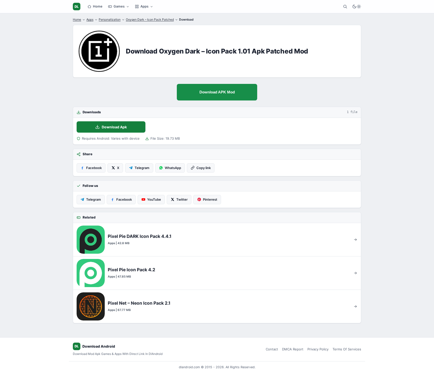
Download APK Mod (217, 92)
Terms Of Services (347, 349)
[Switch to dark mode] (356, 6)
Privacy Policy (318, 349)
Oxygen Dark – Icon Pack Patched (150, 19)
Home (97, 6)
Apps (144, 6)
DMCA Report (292, 349)
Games (119, 6)
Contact (272, 349)
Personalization (110, 19)
